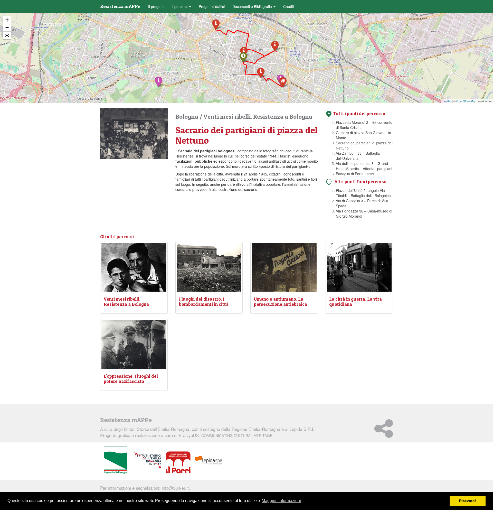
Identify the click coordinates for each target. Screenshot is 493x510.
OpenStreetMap (466, 101)
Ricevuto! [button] (467, 501)
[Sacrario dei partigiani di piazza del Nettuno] (243, 57)
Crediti (288, 6)
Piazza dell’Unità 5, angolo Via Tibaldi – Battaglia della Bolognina (363, 193)
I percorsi (180, 6)
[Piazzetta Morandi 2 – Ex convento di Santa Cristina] (282, 82)
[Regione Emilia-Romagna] (115, 460)
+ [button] (7, 20)
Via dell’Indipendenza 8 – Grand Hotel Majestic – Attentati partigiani (364, 166)
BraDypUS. (225, 435)
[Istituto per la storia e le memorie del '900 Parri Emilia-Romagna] (178, 462)
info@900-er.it (175, 488)
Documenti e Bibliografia (252, 6)
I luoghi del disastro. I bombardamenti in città (204, 301)
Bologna (187, 116)
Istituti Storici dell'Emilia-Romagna (156, 429)
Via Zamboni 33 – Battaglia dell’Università (358, 156)
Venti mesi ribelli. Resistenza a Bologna (257, 116)
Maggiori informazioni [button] (281, 500)
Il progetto (156, 6)
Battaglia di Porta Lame (355, 173)
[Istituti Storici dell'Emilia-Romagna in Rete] (148, 460)
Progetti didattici (212, 6)
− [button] (7, 27)
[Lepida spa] (208, 460)
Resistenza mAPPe (120, 6)
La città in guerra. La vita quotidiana (355, 301)
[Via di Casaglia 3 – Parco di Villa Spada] (158, 81)
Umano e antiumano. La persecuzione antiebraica (280, 301)
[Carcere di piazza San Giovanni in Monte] (260, 72)
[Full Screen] (7, 35)
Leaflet (447, 101)
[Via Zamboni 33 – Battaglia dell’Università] (274, 45)
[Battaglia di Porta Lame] (215, 24)
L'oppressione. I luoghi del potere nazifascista (131, 378)
